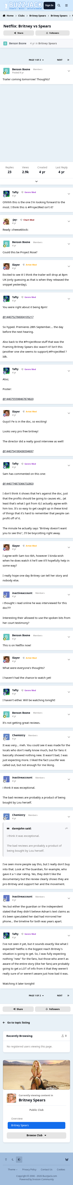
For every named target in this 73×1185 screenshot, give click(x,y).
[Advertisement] (36, 123)
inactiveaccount (22, 593)
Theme (12, 1169)
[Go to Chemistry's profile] (6, 737)
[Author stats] (69, 71)
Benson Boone (17, 43)
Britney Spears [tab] (20, 1125)
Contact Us (46, 1169)
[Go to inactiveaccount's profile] (6, 595)
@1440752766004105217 (18, 317)
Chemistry (18, 735)
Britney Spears (47, 43)
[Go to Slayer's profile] (6, 266)
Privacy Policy (29, 1169)
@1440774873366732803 (18, 483)
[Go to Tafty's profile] (6, 194)
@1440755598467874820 (18, 399)
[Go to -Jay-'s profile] (6, 221)
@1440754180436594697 (18, 451)
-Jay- (14, 219)
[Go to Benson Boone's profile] (5, 43)
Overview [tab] (17, 1118)
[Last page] (68, 60)
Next (59, 59)
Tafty (15, 192)
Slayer (16, 264)
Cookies (61, 1169)
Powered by (36, 1179)
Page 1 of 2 (35, 59)
